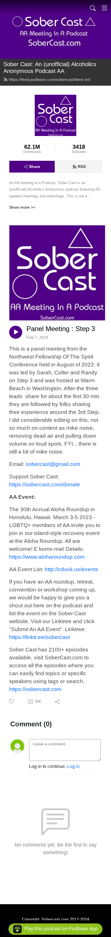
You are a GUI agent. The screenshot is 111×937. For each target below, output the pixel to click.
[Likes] (12, 701)
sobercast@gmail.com (53, 464)
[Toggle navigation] (104, 8)
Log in (73, 766)
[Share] (57, 701)
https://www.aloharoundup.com (47, 557)
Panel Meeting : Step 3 (60, 329)
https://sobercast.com (35, 689)
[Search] (93, 8)
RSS (82, 166)
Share (34, 166)
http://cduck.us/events (71, 569)
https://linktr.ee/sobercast (39, 637)
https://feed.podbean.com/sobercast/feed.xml (49, 79)
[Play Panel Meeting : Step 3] (15, 332)
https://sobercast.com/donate (44, 484)
